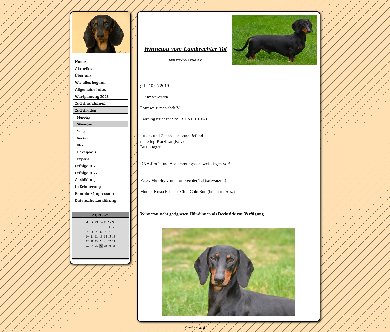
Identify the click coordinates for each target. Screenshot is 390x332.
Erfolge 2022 (86, 172)
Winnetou (84, 124)
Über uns (83, 75)
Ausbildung (85, 179)
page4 (202, 327)
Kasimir (83, 138)
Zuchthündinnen (90, 103)
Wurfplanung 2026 (92, 96)
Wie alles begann (90, 82)
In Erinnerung (88, 186)
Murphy (83, 117)
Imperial (83, 158)
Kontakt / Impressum (94, 193)
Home (80, 61)
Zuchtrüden (85, 110)
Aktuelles (83, 68)
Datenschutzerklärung (95, 200)
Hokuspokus (86, 151)
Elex (80, 145)
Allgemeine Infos (90, 89)
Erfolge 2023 (86, 165)
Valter (82, 131)
